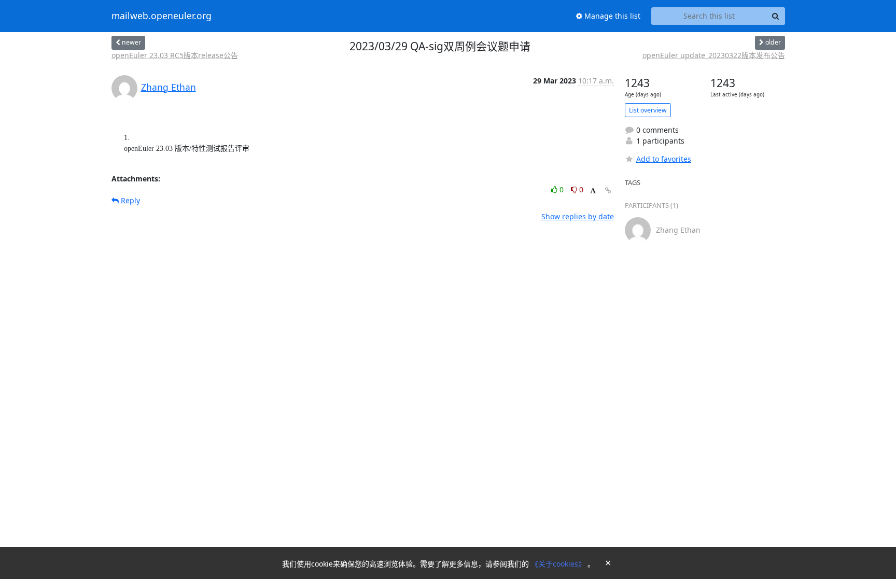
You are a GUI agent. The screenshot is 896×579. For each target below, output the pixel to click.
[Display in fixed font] (593, 191)
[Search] (775, 16)
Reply (129, 200)
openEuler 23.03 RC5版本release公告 (174, 55)
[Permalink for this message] (608, 190)
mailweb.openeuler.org (161, 16)
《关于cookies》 (559, 564)
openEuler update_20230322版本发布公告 (713, 55)
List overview (648, 110)
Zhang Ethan (168, 87)
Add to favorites (663, 159)
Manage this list (611, 16)
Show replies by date (577, 216)
